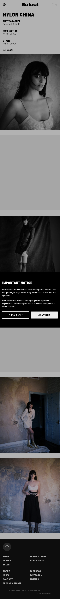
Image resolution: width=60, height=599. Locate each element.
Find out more (16, 315)
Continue (44, 315)
